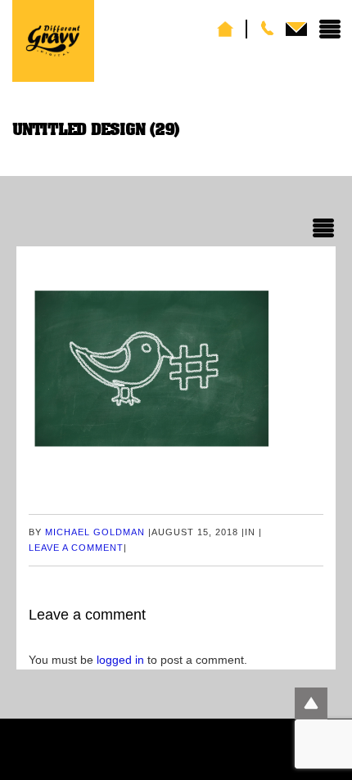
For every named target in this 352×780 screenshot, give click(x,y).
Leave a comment (76, 547)
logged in (120, 659)
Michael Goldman (95, 532)
